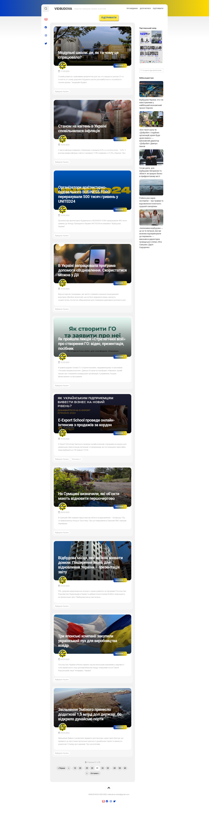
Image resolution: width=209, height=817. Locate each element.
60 (125, 768)
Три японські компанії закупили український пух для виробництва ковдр (87, 641)
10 (75, 768)
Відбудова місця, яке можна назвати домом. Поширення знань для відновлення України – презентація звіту (90, 565)
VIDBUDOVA (63, 9)
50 (120, 768)
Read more (119, 65)
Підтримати (158, 8)
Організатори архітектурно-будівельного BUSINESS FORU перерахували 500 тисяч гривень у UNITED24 (88, 194)
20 (80, 768)
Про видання (132, 8)
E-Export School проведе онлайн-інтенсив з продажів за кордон (86, 422)
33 (108, 768)
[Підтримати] (46, 19)
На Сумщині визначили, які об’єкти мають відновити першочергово (88, 496)
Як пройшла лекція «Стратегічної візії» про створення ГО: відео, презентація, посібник (91, 344)
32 (103, 768)
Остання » (95, 773)
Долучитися (145, 8)
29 (87, 768)
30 (92, 768)
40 (114, 768)
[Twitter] (46, 43)
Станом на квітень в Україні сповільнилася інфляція (82, 128)
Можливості (76, 459)
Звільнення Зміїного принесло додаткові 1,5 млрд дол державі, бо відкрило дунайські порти (89, 714)
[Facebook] (46, 27)
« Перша (61, 768)
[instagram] (46, 35)
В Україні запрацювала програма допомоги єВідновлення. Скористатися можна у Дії (92, 270)
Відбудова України (62, 92)
